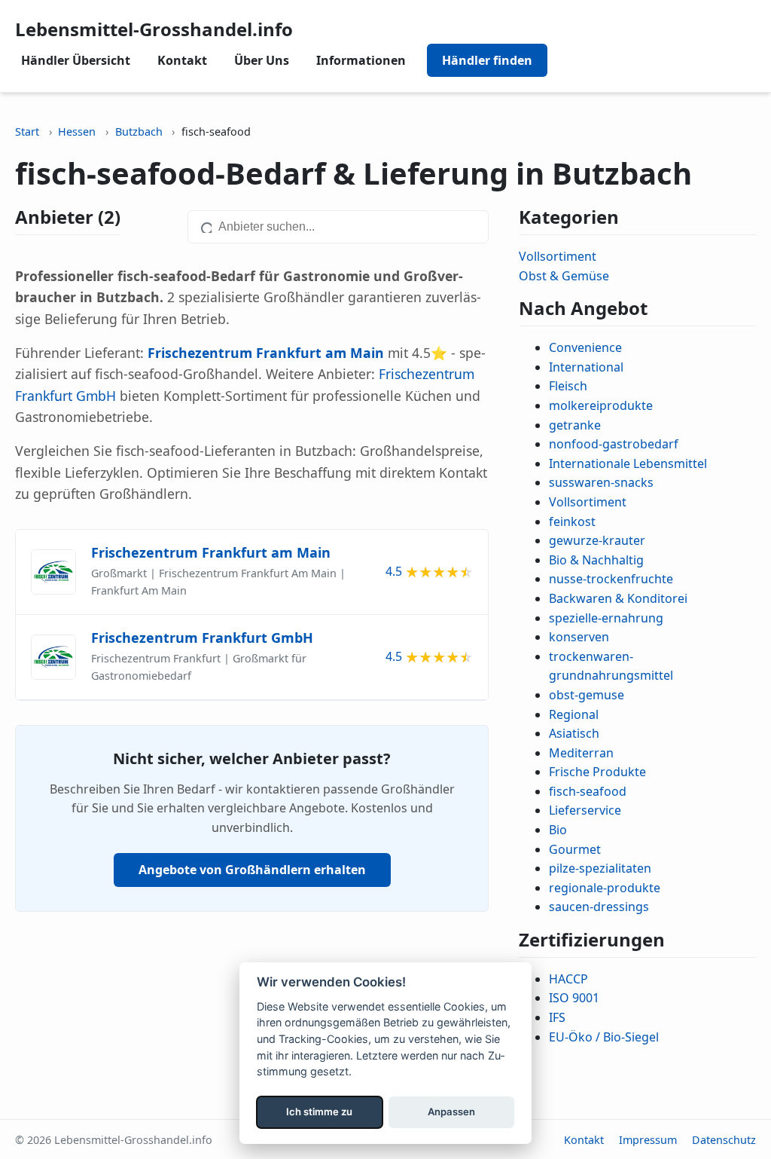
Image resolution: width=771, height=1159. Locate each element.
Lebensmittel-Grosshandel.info (154, 29)
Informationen (361, 60)
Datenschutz (724, 1140)
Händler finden (487, 60)
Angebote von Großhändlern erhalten (252, 869)
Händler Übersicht (75, 60)
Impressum (648, 1140)
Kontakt (182, 60)
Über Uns (261, 60)
